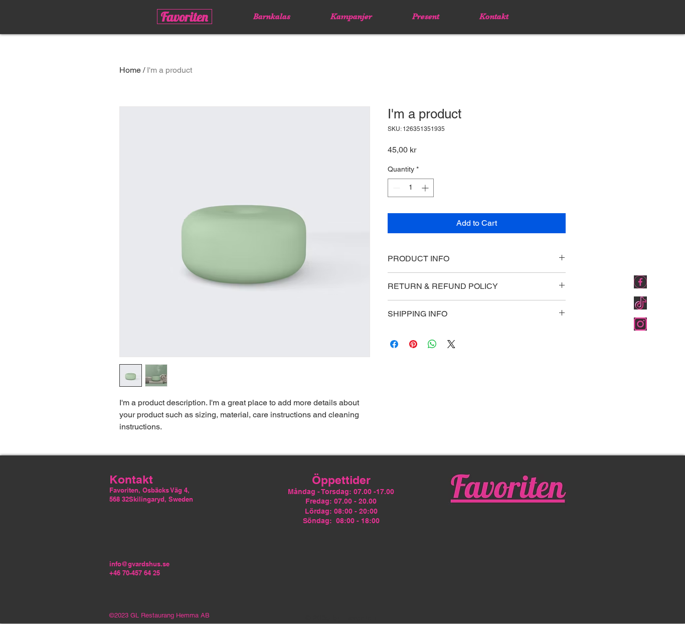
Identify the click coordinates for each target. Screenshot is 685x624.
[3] (640, 324)
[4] (640, 302)
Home (130, 70)
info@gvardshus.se (139, 564)
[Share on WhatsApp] (432, 344)
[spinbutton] (411, 188)
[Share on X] (451, 344)
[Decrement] (395, 188)
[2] (640, 281)
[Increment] (426, 188)
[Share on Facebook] (394, 344)
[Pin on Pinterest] (413, 344)
